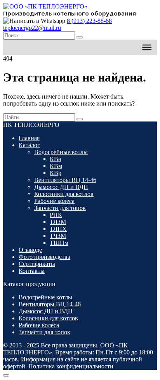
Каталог (29, 145)
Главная (29, 138)
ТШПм (59, 242)
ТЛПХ (58, 229)
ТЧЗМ (58, 236)
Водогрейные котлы (61, 152)
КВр (55, 173)
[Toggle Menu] (146, 47)
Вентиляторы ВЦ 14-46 (65, 180)
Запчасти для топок (60, 208)
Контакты (32, 270)
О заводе (30, 249)
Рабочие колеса (54, 201)
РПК (56, 215)
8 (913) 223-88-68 (89, 20)
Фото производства (44, 256)
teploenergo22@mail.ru (32, 27)
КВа (55, 159)
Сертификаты (37, 263)
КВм (56, 166)
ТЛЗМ (58, 222)
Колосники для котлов (64, 194)
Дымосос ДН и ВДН (61, 187)
